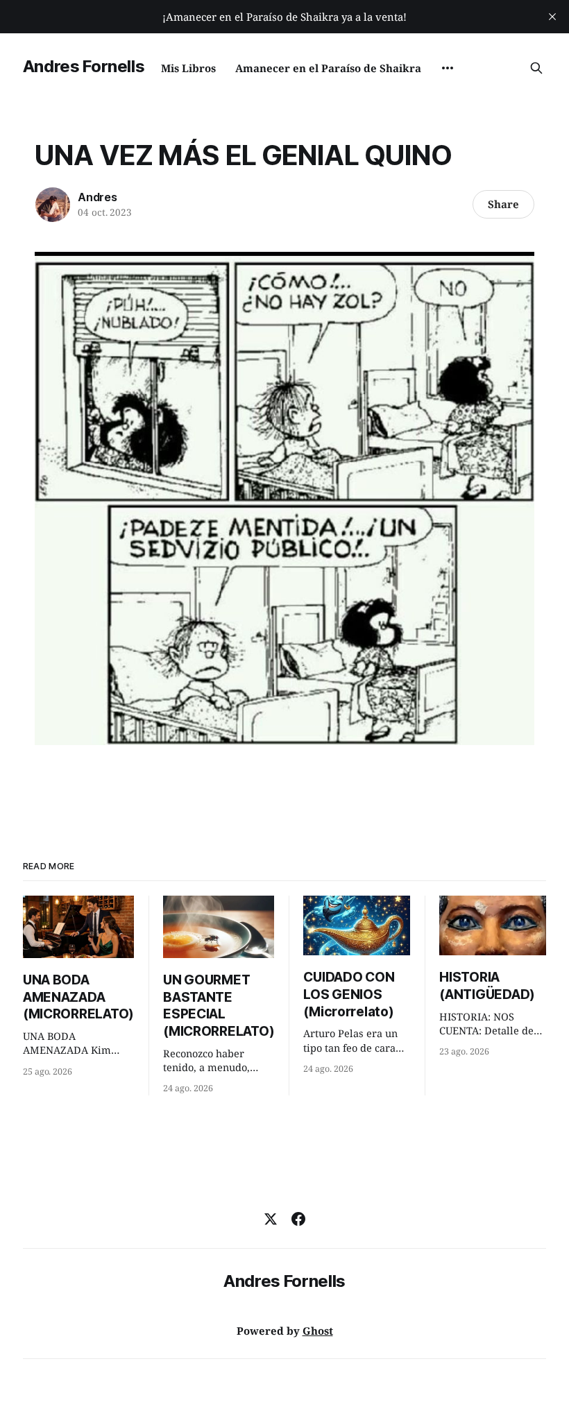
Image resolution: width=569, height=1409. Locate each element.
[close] (552, 17)
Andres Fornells (84, 66)
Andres (97, 197)
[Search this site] (536, 68)
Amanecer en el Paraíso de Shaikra (328, 68)
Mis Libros (188, 68)
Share (503, 204)
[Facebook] (298, 1219)
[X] (271, 1219)
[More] (447, 68)
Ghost (318, 1331)
